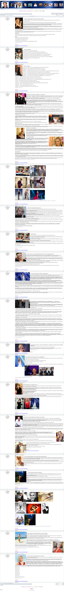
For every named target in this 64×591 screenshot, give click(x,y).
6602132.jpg (30, 447)
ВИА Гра (40, 6)
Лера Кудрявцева (61, 6)
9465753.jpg (20, 337)
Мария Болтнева (35, 6)
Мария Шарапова (50, 6)
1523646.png (38, 447)
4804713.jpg (20, 159)
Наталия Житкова (45, 6)
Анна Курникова (30, 6)
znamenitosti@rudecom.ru (33, 590)
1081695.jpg (20, 377)
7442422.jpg (28, 159)
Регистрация (32, 8)
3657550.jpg (24, 159)
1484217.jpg (20, 87)
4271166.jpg (20, 42)
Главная (17, 8)
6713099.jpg (28, 377)
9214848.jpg (24, 377)
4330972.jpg (34, 447)
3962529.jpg (20, 266)
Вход (46, 8)
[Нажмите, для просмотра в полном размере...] (22, 176)
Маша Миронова (25, 6)
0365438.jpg (32, 159)
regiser (7, 47)
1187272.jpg (28, 465)
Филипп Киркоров (11, 6)
